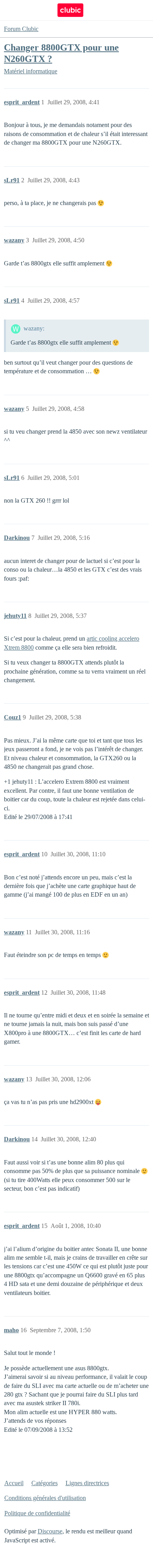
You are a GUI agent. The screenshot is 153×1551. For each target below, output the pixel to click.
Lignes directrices (87, 1483)
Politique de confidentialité (37, 1513)
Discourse (50, 1531)
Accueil (14, 1483)
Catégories (44, 1483)
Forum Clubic (21, 28)
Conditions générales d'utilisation (45, 1498)
